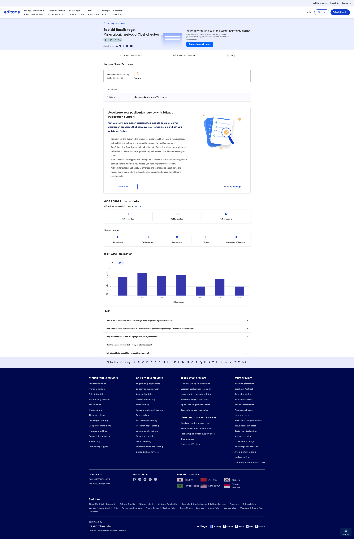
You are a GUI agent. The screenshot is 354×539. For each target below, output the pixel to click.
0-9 (244, 362)
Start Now (123, 186)
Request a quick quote (200, 44)
